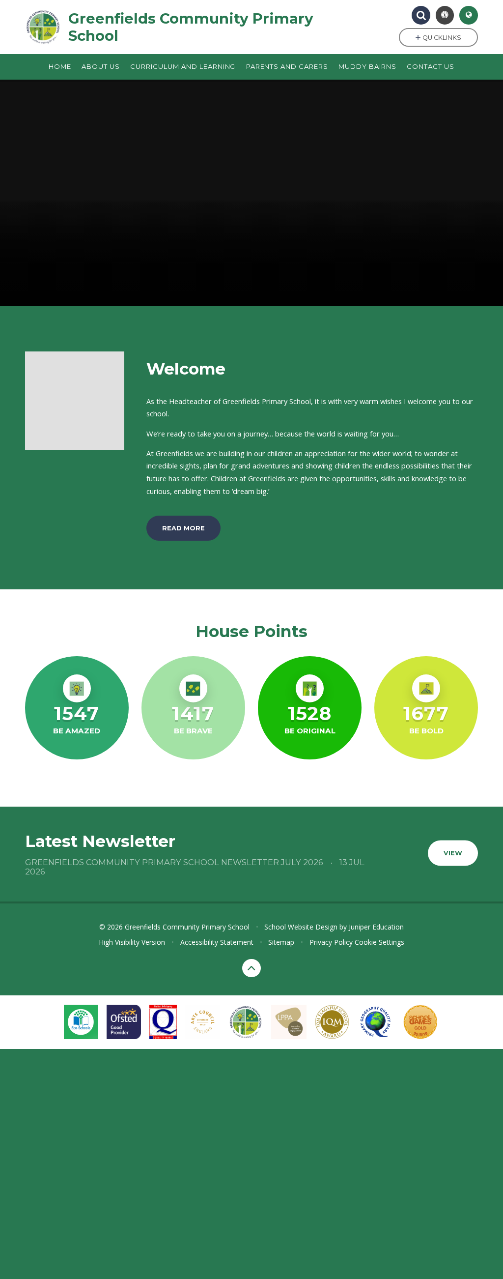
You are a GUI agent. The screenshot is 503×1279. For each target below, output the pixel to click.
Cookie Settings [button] (379, 942)
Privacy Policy (331, 942)
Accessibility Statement (216, 942)
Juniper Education (376, 926)
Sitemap (281, 942)
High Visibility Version (132, 942)
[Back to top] (251, 968)
